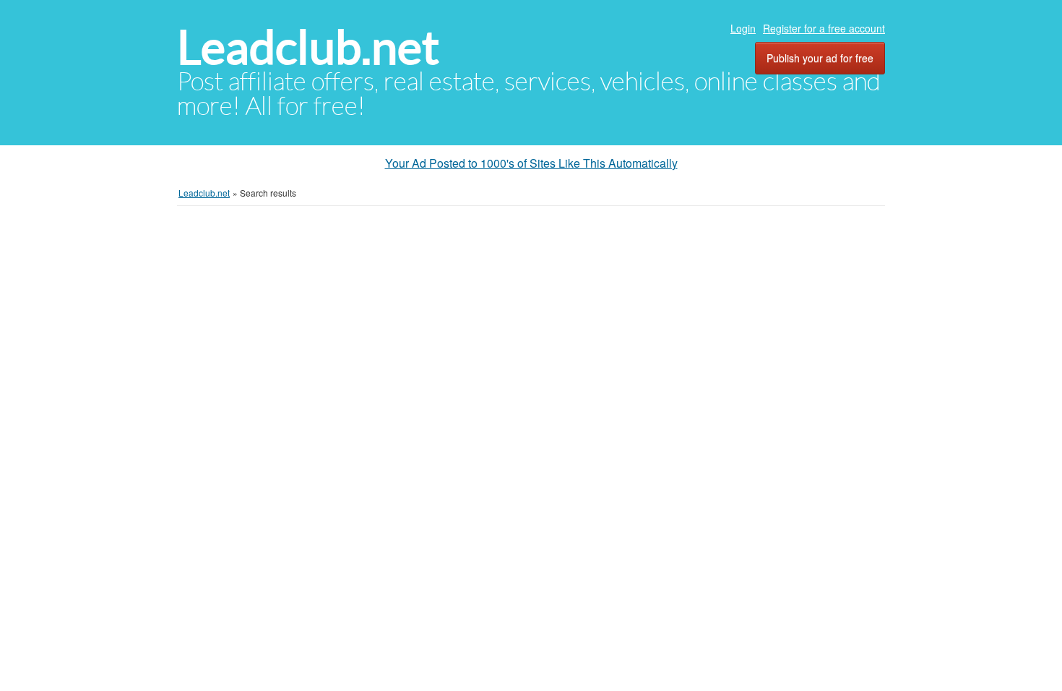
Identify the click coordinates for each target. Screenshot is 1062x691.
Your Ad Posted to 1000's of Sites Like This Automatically (531, 163)
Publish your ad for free (820, 58)
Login (743, 28)
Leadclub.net (308, 47)
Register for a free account (824, 28)
